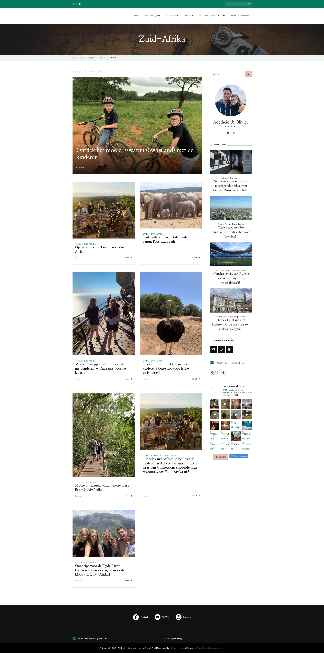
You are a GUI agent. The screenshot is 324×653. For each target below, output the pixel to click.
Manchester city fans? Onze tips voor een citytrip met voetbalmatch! (231, 278)
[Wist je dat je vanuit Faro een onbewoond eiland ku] (214, 447)
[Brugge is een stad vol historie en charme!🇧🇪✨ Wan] (236, 436)
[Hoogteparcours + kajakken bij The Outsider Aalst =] (247, 436)
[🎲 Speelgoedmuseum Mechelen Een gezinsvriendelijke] (236, 425)
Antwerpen (225, 178)
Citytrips (221, 224)
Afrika (79, 145)
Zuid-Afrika (91, 145)
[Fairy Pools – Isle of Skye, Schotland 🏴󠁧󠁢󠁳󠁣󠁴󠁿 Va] (214, 436)
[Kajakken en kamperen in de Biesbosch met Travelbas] (247, 404)
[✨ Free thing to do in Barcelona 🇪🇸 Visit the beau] (225, 404)
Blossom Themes (177, 647)
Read (127, 257)
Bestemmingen (151, 15)
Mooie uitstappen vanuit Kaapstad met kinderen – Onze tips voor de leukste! (101, 368)
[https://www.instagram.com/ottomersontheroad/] (221, 349)
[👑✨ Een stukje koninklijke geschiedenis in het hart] (214, 404)
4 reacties (146, 496)
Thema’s (187, 15)
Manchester (241, 270)
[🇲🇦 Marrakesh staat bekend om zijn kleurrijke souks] (236, 404)
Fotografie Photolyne (239, 15)
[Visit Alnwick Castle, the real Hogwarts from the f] (247, 414)
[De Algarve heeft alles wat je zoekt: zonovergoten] (247, 425)
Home (137, 15)
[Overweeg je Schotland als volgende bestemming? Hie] (225, 447)
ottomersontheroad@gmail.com (230, 362)
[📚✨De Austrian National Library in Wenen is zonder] (225, 425)
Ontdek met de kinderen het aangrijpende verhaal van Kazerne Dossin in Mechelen (230, 186)
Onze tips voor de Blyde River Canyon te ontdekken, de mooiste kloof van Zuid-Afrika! (100, 570)
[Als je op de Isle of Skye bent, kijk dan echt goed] (236, 414)
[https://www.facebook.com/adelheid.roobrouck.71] (213, 349)
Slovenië (243, 316)
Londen (241, 224)
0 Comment (80, 167)
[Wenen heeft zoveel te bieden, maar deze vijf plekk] (214, 425)
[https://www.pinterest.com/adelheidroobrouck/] (229, 349)
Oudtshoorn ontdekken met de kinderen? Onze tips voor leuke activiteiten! (166, 368)
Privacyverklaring (174, 638)
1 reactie (78, 496)
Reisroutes (157, 456)
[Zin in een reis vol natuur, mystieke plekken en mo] (247, 447)
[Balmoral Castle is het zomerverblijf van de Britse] (236, 447)
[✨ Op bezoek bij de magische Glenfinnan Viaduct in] (225, 436)
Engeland (228, 224)
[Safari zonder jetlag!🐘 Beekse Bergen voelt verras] (225, 414)
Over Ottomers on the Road (210, 15)
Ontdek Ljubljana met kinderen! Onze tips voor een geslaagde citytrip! (230, 325)
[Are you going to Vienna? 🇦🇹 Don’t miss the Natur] (214, 414)
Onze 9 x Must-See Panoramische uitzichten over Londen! (231, 232)
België (232, 178)
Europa (237, 178)
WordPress (202, 647)
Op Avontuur (171, 15)
